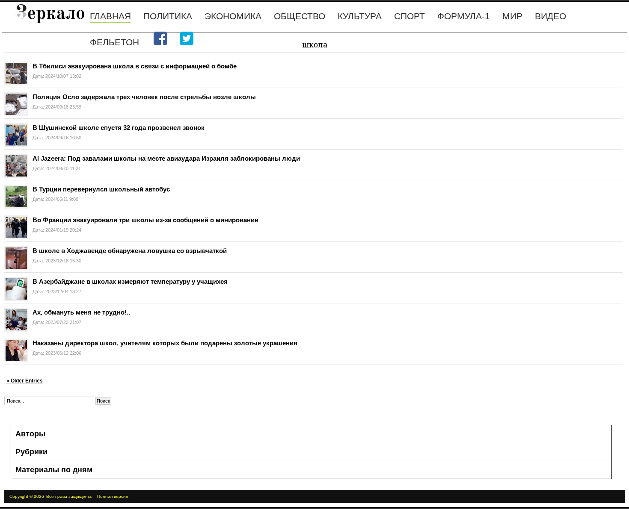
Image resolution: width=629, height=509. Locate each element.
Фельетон (114, 42)
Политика (167, 16)
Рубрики (31, 451)
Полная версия (112, 496)
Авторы (30, 434)
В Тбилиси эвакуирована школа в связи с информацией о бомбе (135, 66)
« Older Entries (24, 381)
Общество (299, 16)
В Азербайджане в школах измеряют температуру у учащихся (130, 281)
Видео (550, 16)
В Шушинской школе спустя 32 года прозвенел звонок (119, 127)
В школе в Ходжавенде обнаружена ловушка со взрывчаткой (130, 250)
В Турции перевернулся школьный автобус (101, 189)
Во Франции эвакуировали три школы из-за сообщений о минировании (145, 220)
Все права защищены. (69, 496)
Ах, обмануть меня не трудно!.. (81, 312)
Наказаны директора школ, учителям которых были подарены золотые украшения (165, 343)
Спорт (409, 16)
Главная (110, 16)
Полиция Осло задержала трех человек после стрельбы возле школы (144, 96)
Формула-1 (463, 16)
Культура (360, 16)
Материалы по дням (53, 469)
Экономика (233, 16)
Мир (512, 16)
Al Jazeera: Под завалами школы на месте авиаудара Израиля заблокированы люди (166, 158)
